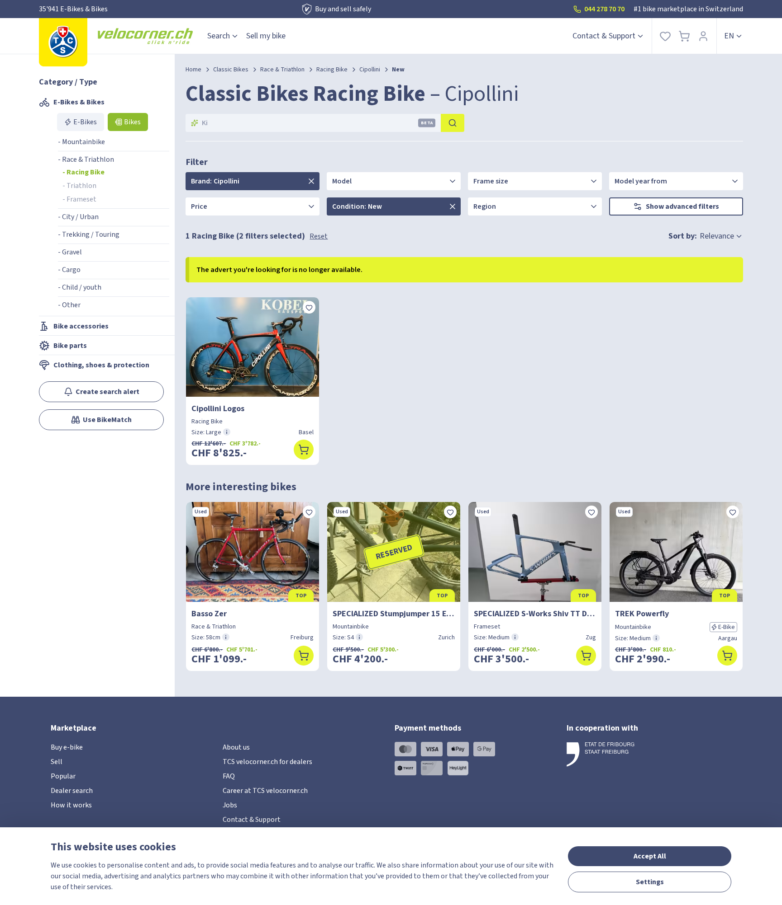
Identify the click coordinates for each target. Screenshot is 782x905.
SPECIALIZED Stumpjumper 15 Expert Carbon (394, 613)
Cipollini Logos (217, 408)
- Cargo (69, 270)
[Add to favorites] (309, 307)
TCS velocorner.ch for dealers (267, 762)
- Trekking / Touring (88, 234)
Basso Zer (209, 613)
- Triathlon (79, 186)
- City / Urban (78, 217)
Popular (63, 776)
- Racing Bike (83, 172)
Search (218, 36)
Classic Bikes (230, 69)
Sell (56, 762)
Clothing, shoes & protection (101, 365)
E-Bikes (85, 122)
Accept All (650, 856)
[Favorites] (665, 36)
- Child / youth (79, 287)
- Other (69, 305)
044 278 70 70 (604, 9)
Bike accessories (81, 326)
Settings (650, 882)
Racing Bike (332, 69)
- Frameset (79, 199)
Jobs (230, 805)
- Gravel (70, 252)
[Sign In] (703, 36)
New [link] (398, 69)
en (729, 36)
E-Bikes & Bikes (79, 102)
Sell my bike (266, 36)
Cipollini (369, 69)
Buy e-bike (67, 747)
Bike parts (70, 346)
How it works (71, 805)
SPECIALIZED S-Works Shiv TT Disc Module (535, 613)
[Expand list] (311, 181)
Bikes (132, 122)
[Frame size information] (226, 431)
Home (193, 69)
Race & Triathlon (282, 69)
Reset (319, 236)
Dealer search (72, 791)
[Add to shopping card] (304, 450)
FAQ (229, 776)
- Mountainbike (81, 142)
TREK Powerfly (642, 613)
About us (236, 747)
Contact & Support (603, 36)
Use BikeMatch (107, 420)
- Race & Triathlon (86, 159)
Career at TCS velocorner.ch (265, 791)
